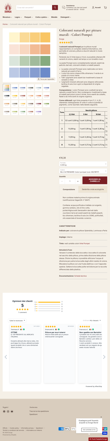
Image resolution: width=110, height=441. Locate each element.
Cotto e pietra (41, 17)
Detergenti (65, 17)
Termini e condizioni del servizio (13, 430)
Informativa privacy (27, 428)
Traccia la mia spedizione (39, 411)
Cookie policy (14, 428)
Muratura (7, 17)
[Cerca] (55, 7)
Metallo (54, 17)
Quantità (62, 176)
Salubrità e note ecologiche (93, 189)
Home (5, 24)
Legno (17, 17)
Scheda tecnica (80, 276)
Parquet (27, 17)
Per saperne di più (89, 430)
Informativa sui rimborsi (34, 430)
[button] (96, 7)
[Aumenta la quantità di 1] (78, 181)
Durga (61, 39)
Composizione (69, 189)
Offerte (5, 428)
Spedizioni (33, 414)
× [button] (101, 417)
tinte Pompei (85, 243)
